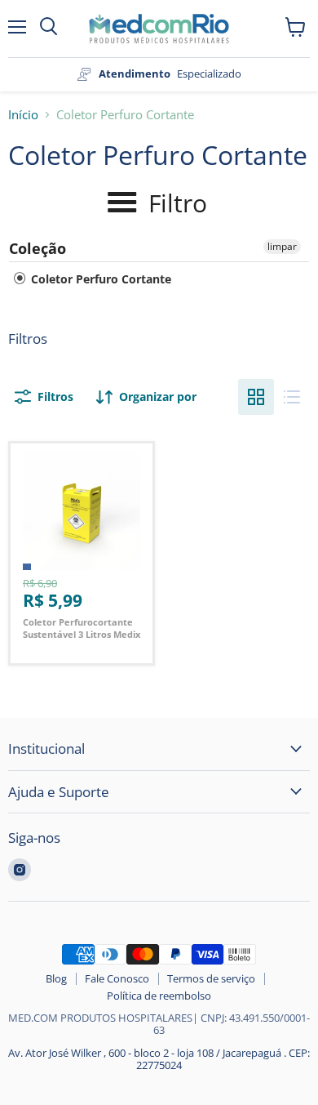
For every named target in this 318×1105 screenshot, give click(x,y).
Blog (56, 978)
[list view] (292, 397)
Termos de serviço (211, 978)
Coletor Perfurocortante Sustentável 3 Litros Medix (81, 628)
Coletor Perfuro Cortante (99, 279)
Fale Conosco (117, 978)
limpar (282, 246)
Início (23, 115)
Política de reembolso (159, 995)
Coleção (37, 248)
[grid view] (256, 397)
